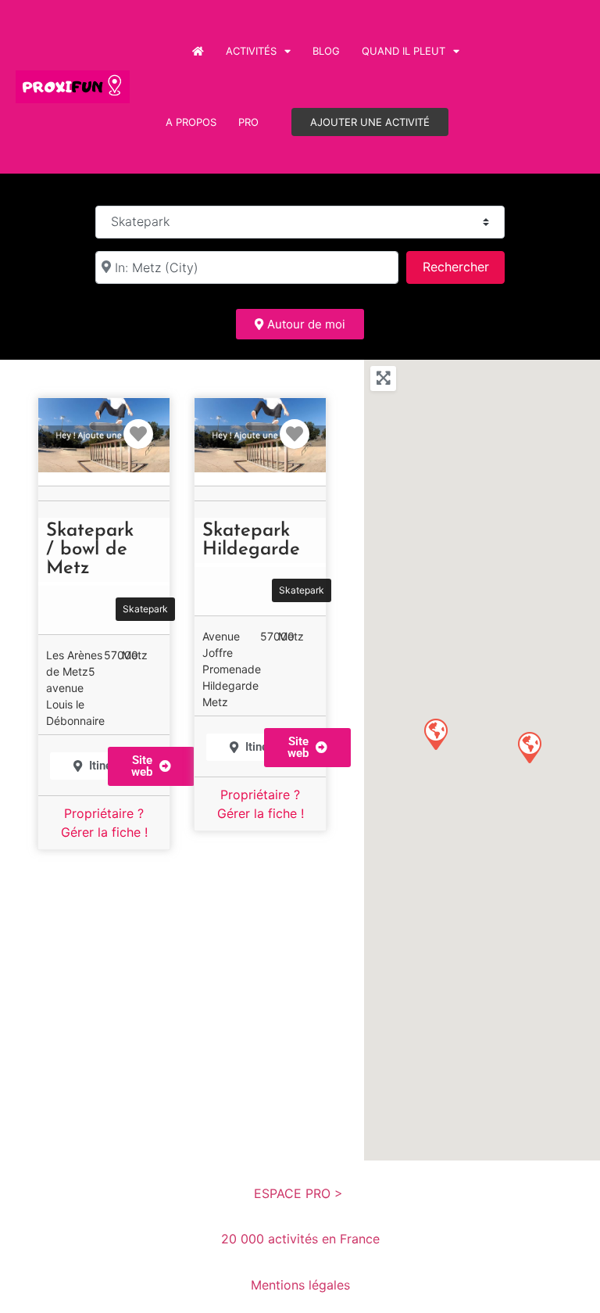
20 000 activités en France (300, 1239)
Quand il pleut (403, 51)
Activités (251, 51)
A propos (191, 122)
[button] (151, 766)
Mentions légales (300, 1285)
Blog (326, 51)
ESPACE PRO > (300, 1193)
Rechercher (463, 266)
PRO (248, 122)
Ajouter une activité (370, 122)
